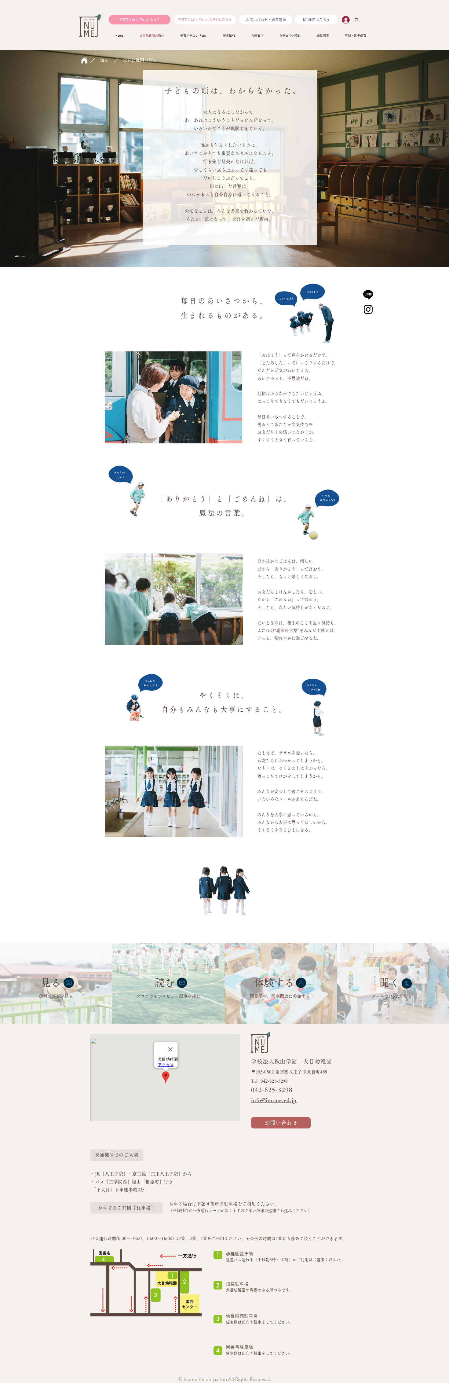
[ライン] (368, 294)
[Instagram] (368, 309)
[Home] (84, 60)
